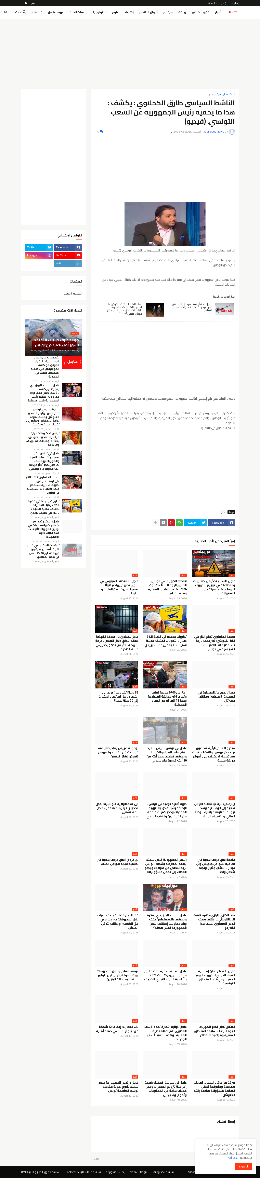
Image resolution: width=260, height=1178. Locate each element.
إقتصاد (129, 12)
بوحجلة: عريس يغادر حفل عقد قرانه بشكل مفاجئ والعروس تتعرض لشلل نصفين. (117, 752)
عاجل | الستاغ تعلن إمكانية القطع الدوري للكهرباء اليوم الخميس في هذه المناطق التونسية (215, 977)
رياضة (182, 12)
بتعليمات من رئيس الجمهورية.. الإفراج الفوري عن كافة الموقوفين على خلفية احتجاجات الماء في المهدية (45, 367)
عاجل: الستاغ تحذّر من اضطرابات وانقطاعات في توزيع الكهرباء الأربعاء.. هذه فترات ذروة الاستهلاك (214, 587)
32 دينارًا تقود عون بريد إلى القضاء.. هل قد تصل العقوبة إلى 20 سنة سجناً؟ (118, 696)
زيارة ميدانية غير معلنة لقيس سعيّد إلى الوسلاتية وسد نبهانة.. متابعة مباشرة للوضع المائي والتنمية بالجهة (214, 810)
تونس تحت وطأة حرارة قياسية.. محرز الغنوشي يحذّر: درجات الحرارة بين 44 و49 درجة (43, 439)
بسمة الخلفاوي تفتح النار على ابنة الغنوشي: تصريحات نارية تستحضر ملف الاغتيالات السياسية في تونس (214, 643)
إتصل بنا (235, 3)
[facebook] (26, 3)
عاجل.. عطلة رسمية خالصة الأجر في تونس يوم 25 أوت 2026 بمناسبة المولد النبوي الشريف (165, 975)
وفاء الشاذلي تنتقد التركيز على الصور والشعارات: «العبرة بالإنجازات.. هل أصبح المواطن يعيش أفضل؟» (124, 309)
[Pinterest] (171, 522)
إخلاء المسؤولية (115, 1172)
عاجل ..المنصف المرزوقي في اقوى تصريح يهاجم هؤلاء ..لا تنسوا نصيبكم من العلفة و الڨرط (118, 587)
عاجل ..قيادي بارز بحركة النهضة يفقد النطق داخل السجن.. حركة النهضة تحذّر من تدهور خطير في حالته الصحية (116, 643)
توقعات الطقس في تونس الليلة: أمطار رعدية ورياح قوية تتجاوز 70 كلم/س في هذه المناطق (43, 551)
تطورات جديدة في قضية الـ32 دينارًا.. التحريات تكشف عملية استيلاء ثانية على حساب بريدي (165, 641)
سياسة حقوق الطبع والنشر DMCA (40, 1172)
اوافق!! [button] (243, 1166)
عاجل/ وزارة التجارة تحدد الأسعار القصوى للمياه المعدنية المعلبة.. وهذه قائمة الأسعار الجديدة (165, 1033)
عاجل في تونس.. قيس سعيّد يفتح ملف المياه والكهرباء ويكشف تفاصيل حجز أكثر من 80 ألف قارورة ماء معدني (166, 754)
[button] (34, 12)
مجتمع (168, 12)
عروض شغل (56, 12)
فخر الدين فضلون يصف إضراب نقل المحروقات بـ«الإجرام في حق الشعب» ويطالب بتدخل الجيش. (117, 921)
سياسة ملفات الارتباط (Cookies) (83, 1172)
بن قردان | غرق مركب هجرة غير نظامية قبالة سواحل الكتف (118, 862)
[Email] (163, 522)
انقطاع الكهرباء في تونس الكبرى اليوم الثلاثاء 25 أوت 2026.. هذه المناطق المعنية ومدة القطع (167, 587)
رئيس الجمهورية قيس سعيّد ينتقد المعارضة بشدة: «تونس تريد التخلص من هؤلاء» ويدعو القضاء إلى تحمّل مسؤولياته (165, 866)
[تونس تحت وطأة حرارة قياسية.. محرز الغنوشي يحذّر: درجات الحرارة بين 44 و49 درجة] (72, 437)
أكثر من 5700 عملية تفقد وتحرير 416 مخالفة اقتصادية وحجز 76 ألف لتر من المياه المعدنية (167, 698)
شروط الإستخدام (139, 1172)
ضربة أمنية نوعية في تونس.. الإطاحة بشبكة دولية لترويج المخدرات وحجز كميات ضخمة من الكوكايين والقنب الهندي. (166, 810)
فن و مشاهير (200, 12)
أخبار (218, 12)
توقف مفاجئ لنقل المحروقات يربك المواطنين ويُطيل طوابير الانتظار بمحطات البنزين (117, 975)
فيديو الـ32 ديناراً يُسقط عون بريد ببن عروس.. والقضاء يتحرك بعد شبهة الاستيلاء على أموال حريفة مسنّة (213, 754)
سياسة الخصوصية (163, 1172)
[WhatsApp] (179, 522)
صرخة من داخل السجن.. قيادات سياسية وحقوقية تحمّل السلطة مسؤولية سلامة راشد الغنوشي (214, 1089)
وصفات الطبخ (78, 12)
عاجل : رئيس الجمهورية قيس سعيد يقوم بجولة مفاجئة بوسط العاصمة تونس (118, 1087)
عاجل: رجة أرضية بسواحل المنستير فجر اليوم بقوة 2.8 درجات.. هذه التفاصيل (192, 307)
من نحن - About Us (218, 3)
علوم (115, 12)
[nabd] (33, 3)
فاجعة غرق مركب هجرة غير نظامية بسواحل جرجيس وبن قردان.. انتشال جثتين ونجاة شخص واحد (215, 866)
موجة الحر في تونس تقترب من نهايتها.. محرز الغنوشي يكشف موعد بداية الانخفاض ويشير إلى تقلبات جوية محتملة (43, 417)
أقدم (96, 1159)
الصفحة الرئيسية (226, 94)
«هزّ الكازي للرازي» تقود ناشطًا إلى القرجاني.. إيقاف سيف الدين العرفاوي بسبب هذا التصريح (214, 921)
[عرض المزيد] (155, 522)
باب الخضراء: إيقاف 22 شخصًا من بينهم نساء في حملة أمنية (117, 1029)
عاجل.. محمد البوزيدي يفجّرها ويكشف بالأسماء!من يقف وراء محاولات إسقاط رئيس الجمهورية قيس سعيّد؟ (166, 921)
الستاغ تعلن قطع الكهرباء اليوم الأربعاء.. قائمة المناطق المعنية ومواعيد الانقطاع (214, 1031)
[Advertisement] (130, 52)
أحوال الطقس (148, 12)
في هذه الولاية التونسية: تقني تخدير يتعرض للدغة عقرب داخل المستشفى (116, 808)
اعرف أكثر (233, 1157)
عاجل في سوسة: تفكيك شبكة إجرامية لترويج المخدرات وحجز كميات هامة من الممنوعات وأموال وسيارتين (165, 1089)
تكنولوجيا (99, 12)
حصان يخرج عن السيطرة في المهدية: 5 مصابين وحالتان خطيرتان (216, 696)
